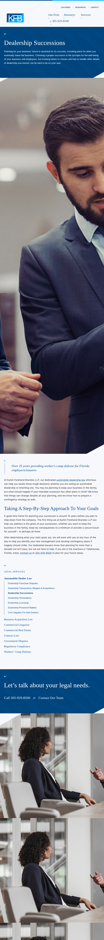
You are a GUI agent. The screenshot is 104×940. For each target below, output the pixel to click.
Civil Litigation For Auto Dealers (23, 612)
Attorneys (69, 15)
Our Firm (53, 15)
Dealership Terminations (19, 598)
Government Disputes (16, 641)
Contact (95, 7)
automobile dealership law (70, 480)
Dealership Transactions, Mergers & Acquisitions (31, 588)
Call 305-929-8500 (17, 698)
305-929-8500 (60, 21)
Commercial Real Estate (17, 630)
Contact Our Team (50, 698)
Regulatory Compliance (17, 646)
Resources (80, 7)
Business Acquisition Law (18, 619)
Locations (65, 7)
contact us (26, 553)
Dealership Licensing (18, 602)
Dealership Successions (20, 593)
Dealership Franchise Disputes (23, 583)
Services (86, 15)
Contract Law (11, 635)
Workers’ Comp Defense (17, 651)
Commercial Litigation (16, 624)
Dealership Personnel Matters (22, 607)
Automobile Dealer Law (18, 578)
